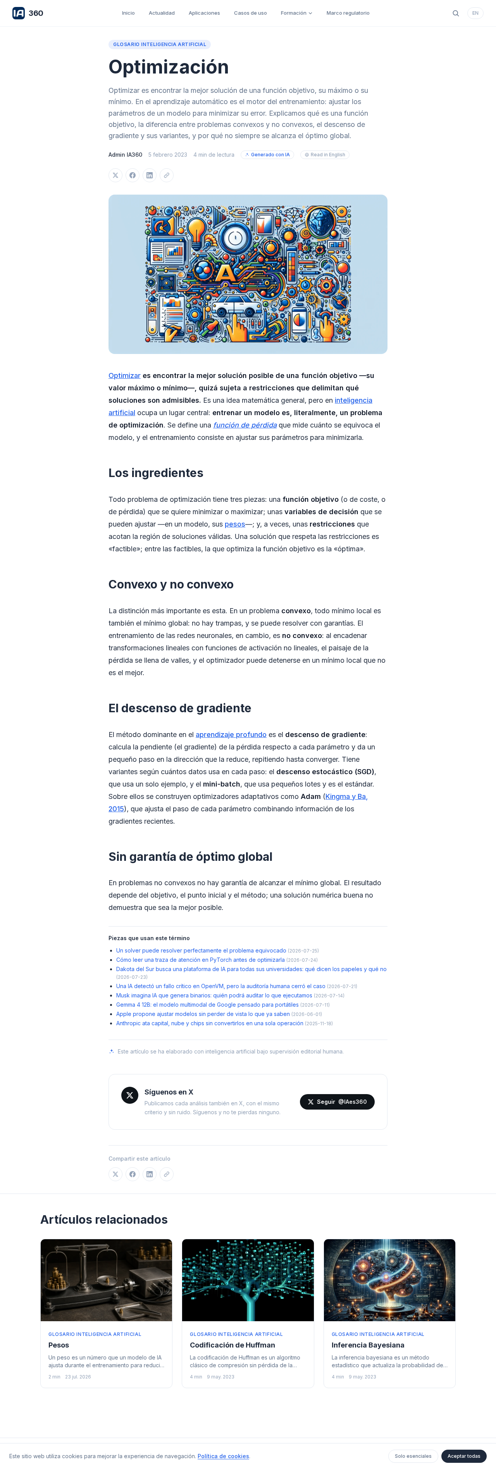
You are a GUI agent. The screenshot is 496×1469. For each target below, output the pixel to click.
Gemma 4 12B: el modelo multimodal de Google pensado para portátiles (207, 1004)
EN (475, 13)
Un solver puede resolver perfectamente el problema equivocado (201, 950)
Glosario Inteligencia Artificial (159, 44)
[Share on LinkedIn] (150, 175)
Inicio (128, 13)
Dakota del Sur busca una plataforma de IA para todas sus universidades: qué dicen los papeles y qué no (251, 969)
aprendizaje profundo (231, 734)
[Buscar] (456, 13)
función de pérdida (245, 425)
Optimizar (124, 375)
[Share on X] (115, 175)
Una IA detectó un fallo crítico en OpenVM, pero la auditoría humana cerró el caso (221, 986)
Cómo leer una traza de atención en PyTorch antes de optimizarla (200, 959)
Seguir (342, 1101)
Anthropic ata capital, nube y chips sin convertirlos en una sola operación (209, 1023)
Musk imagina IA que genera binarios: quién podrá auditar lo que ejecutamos (214, 995)
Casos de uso (250, 13)
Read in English (328, 154)
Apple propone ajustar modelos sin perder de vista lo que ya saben (203, 1014)
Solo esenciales (413, 1456)
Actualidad (162, 13)
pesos (235, 524)
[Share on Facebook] (133, 175)
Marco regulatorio (348, 13)
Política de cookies (223, 1456)
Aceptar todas (464, 1456)
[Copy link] (167, 175)
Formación (294, 13)
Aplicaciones (204, 13)
